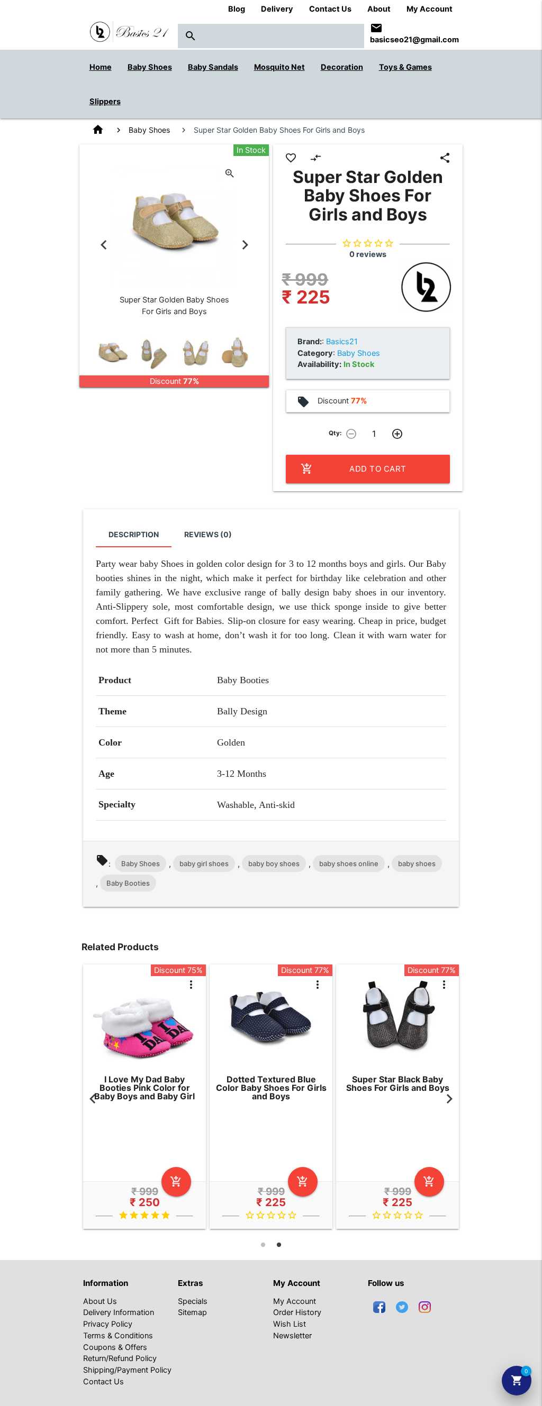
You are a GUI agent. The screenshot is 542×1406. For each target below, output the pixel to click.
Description (134, 534)
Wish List (289, 1324)
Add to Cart (353, 469)
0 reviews (367, 254)
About (379, 9)
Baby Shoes (149, 129)
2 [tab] (279, 1244)
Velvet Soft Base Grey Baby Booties (311, 1083)
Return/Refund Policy (120, 1358)
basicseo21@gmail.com (414, 39)
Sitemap (192, 1312)
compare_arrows (316, 158)
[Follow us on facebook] (379, 1306)
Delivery (277, 9)
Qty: (335, 433)
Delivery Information (118, 1312)
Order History (297, 1312)
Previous (103, 245)
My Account (429, 9)
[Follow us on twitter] (402, 1306)
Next (245, 245)
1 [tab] (263, 1244)
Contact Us (330, 9)
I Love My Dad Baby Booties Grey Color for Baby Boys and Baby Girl (438, 1087)
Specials (192, 1301)
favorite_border (291, 158)
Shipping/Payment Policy (127, 1370)
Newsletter (292, 1335)
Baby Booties (128, 883)
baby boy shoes (274, 863)
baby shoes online (348, 863)
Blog (236, 9)
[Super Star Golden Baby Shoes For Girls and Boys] (112, 353)
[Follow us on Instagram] (425, 1306)
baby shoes (417, 863)
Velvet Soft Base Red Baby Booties (185, 1083)
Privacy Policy (107, 1324)
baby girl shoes (204, 863)
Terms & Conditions (118, 1335)
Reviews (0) (208, 534)
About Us (100, 1301)
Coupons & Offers (115, 1347)
